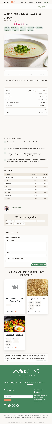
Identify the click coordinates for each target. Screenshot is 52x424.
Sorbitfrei (22, 30)
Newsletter (23, 2)
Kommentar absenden (39, 264)
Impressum (41, 422)
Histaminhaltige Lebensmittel (40, 395)
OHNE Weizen (14, 27)
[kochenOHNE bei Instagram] (5, 405)
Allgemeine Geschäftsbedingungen (15, 422)
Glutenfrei (22, 27)
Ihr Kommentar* (10, 240)
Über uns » (30, 384)
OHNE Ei (6, 27)
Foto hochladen (42, 80)
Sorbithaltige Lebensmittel (40, 399)
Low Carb (30, 30)
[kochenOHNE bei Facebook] (9, 405)
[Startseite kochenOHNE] (9, 2)
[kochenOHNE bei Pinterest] (17, 405)
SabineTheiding (17, 207)
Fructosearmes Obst (38, 407)
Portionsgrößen (37, 405)
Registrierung (39, 2)
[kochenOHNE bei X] (13, 405)
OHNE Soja (7, 30)
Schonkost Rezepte (38, 397)
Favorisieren (9, 80)
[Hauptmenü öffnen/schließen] (47, 6)
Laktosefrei (14, 30)
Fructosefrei (30, 27)
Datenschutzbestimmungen (31, 422)
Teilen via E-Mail (29, 80)
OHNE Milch (38, 27)
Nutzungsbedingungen (41, 360)
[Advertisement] (26, 127)
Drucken (19, 80)
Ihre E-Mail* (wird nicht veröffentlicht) (16, 258)
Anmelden (7, 400)
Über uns (31, 2)
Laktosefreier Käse (38, 401)
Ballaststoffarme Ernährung (40, 409)
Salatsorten (36, 403)
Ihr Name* (8, 252)
